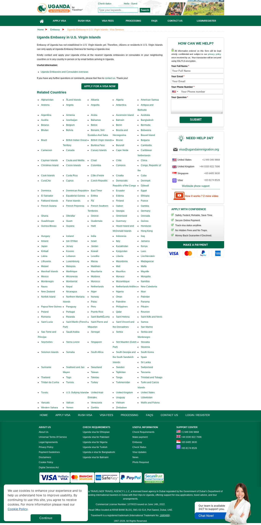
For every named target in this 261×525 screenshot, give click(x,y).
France (144, 200)
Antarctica (121, 105)
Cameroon (46, 150)
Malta (144, 266)
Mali (118, 266)
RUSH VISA (85, 415)
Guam (69, 221)
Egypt (144, 190)
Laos (143, 251)
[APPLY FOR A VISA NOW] (99, 86)
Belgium (70, 125)
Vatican (70, 402)
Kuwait (94, 251)
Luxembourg (72, 261)
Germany (145, 211)
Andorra (45, 105)
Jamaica (145, 241)
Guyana (70, 226)
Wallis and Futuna (150, 402)
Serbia (119, 332)
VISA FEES (106, 415)
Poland (45, 311)
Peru (93, 306)
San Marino (147, 327)
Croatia (120, 175)
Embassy (55, 29)
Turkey (94, 382)
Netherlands (97, 286)
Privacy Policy (46, 447)
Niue (143, 291)
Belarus (45, 125)
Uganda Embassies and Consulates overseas (64, 72)
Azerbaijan (71, 120)
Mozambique (123, 281)
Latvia (44, 256)
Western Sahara (49, 407)
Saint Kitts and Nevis (151, 316)
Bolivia (69, 130)
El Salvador (47, 195)
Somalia (70, 352)
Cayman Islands (49, 160)
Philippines (122, 306)
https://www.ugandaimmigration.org (67, 8)
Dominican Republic (76, 190)
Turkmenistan (123, 382)
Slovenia (145, 347)
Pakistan (145, 296)
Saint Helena (123, 316)
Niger (94, 291)
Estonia (120, 195)
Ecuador (120, 190)
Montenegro (47, 281)
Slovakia (145, 342)
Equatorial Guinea (75, 195)
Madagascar (147, 261)
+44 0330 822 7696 (209, 166)
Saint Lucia (47, 322)
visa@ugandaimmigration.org (199, 149)
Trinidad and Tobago (151, 377)
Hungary (45, 236)
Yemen (69, 407)
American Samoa (150, 99)
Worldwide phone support (196, 185)
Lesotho (95, 256)
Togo (68, 377)
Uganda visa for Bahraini (96, 457)
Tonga (119, 377)
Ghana (44, 216)
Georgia (120, 211)
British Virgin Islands (101, 140)
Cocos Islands (73, 165)
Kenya (144, 246)
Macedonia (122, 261)
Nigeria (120, 291)
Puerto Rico (97, 311)
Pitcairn (145, 306)
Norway (95, 296)
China (144, 160)
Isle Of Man (72, 241)
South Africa (97, 352)
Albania (95, 99)
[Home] (42, 20)
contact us (110, 78)
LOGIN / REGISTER (198, 415)
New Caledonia (149, 286)
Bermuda (145, 125)
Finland (120, 200)
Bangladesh (147, 120)
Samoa (144, 322)
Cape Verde (122, 150)
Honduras (146, 226)
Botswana (146, 130)
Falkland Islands (49, 200)
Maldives (95, 266)
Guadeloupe (47, 221)
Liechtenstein (148, 256)
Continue (45, 518)
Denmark (145, 180)
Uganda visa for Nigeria (95, 442)
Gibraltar (70, 216)
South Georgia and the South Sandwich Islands (124, 357)
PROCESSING (129, 415)
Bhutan (45, 130)
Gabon (119, 206)
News (135, 457)
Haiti (93, 226)
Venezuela (96, 402)
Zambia (95, 407)
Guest (134, 3)
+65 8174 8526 (212, 180)
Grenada (145, 216)
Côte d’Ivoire (97, 175)
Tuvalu (44, 392)
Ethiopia (145, 195)
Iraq (143, 236)
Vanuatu (45, 402)
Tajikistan (121, 372)
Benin (119, 125)
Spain (144, 357)
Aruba (94, 115)
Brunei (119, 140)
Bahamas (96, 120)
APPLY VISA (62, 415)
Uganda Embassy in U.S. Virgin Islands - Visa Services (95, 29)
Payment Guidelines (49, 452)
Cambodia (146, 145)
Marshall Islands (49, 271)
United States (148, 392)
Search (145, 10)
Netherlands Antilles (126, 286)
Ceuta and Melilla (75, 160)
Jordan (94, 246)
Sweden (120, 367)
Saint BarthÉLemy (100, 316)
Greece (95, 216)
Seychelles (47, 342)
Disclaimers (45, 457)
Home (40, 29)
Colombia (96, 165)
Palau (94, 301)
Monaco (120, 276)
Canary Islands (99, 150)
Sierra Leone (73, 342)
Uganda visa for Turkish (95, 447)
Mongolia (146, 276)
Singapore (96, 342)
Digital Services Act (49, 467)
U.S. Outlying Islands (77, 392)
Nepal (69, 286)
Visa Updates (139, 452)
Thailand (45, 377)
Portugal (70, 311)
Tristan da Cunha (50, 382)
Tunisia (70, 382)
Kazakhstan (122, 246)
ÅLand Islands (73, 99)
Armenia (70, 115)
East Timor (96, 190)
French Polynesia (75, 206)
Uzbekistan (146, 397)
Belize (94, 125)
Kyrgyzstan (121, 251)
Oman (119, 296)
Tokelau (95, 377)
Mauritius (121, 271)
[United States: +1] (173, 91)
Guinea (144, 221)
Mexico (45, 276)
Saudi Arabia (72, 332)
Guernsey (121, 221)
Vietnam (120, 402)
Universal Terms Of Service (53, 437)
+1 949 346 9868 (211, 159)
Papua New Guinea (51, 306)
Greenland (121, 216)
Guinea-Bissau (49, 226)
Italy (118, 241)
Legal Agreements (48, 442)
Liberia (119, 256)
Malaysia (70, 266)
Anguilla (95, 105)
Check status (104, 3)
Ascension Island (125, 115)
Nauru (44, 286)
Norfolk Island (48, 296)
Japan (44, 246)
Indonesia (121, 236)
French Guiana (49, 206)
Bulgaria (145, 140)
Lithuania (46, 261)
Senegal (95, 332)
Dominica (46, 190)
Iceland (70, 236)
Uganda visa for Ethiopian (96, 432)
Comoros (121, 165)
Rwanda (70, 316)
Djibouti (145, 185)
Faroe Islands (73, 200)
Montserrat (71, 281)
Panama (145, 301)
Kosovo (70, 251)
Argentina (46, 115)
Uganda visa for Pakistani (96, 437)
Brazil (44, 140)
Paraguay (71, 306)
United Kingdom (124, 392)
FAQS (149, 415)
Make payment (140, 437)
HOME (44, 415)
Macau (94, 261)
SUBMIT (196, 119)
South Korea (147, 352)
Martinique (71, 271)
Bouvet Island (148, 135)
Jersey (69, 246)
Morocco (95, 281)
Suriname (46, 367)
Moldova (95, 276)
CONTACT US (169, 415)
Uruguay (120, 397)
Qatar (119, 311)
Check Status (139, 447)
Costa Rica (72, 175)
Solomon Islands (49, 352)
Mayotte (145, 271)
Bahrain (120, 120)
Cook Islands (48, 175)
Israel (94, 241)
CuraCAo (46, 180)
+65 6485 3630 (212, 173)
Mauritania (96, 271)
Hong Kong (147, 231)
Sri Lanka (146, 362)
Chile (119, 160)
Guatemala (96, 221)
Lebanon (70, 256)
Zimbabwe (121, 407)
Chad (94, 160)
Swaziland (96, 367)
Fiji (92, 200)
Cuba (144, 175)
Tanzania (145, 372)
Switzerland (147, 367)
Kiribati (44, 251)
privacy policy (214, 54)
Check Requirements (143, 432)
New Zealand (48, 291)
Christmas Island (49, 165)
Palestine (121, 301)
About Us (43, 432)
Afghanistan (47, 99)
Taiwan (94, 372)
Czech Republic (99, 180)
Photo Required (140, 462)
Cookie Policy (46, 462)
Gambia (145, 206)
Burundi (120, 145)
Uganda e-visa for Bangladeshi (99, 452)
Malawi (45, 266)
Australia (145, 115)
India (93, 236)
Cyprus (70, 180)
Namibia (145, 281)
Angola (70, 105)
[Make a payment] (195, 249)
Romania (46, 316)
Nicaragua (71, 291)
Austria (44, 120)
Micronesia (72, 276)
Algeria (119, 99)
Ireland (44, 241)
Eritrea (94, 195)
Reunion (145, 311)
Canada (70, 150)
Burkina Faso (98, 145)
